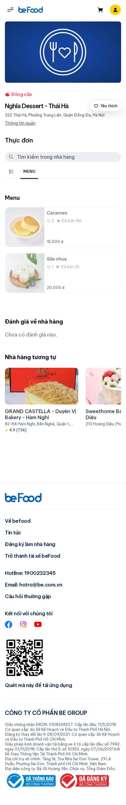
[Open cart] (100, 10)
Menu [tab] (29, 171)
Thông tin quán (20, 123)
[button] (10, 9)
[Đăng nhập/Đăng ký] (115, 9)
